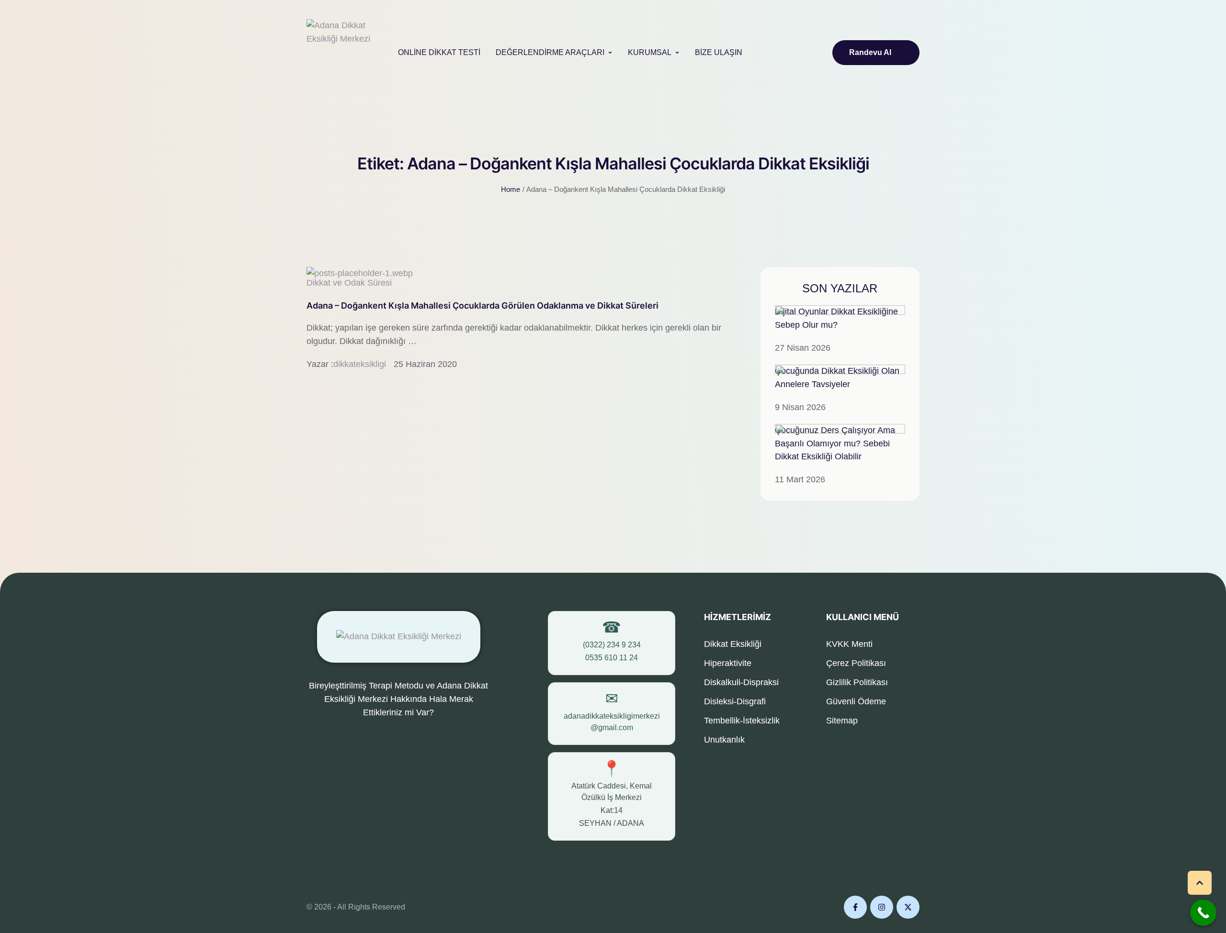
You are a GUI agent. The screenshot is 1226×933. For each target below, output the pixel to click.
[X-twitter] (908, 907)
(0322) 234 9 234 (612, 645)
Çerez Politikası (856, 663)
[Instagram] (881, 907)
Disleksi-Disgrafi (735, 701)
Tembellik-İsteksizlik (742, 720)
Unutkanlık (724, 739)
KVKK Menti (849, 644)
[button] (610, 52)
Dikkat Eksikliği (732, 644)
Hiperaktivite (727, 663)
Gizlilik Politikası (857, 682)
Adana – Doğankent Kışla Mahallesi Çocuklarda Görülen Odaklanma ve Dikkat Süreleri (482, 305)
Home (510, 189)
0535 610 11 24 (611, 658)
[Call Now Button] (1203, 913)
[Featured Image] (359, 273)
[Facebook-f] (855, 907)
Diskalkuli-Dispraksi (741, 682)
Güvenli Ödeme (856, 701)
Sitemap (842, 720)
